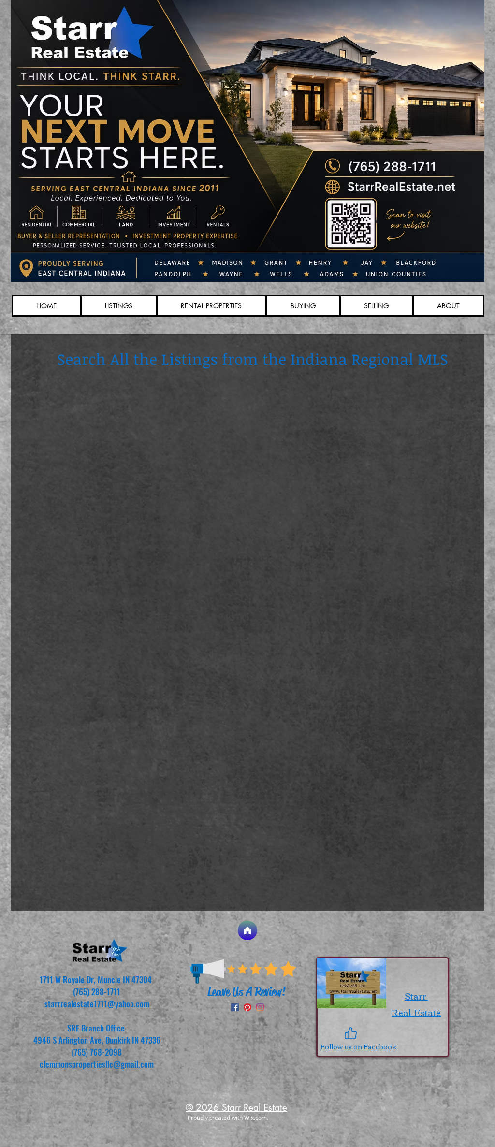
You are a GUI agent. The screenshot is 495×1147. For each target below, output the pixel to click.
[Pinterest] (247, 1007)
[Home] (247, 930)
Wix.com (255, 1117)
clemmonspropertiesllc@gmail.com (97, 1064)
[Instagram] (260, 1007)
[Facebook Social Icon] (235, 1007)
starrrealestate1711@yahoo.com (96, 1004)
